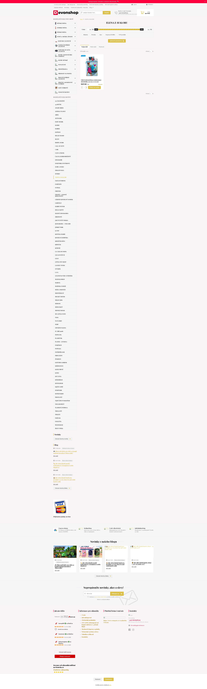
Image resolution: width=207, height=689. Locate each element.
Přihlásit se (115, 594)
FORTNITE (58, 184)
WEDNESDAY (59, 425)
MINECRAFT (59, 307)
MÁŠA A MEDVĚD (60, 290)
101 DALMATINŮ (60, 101)
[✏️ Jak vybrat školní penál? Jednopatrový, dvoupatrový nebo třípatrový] (90, 552)
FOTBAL (57, 187)
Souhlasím (108, 679)
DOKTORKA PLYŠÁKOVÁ (62, 163)
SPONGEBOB (59, 383)
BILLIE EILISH (59, 135)
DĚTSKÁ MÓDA (61, 23)
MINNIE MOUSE (60, 310)
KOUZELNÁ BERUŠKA (61, 237)
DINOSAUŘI (58, 160)
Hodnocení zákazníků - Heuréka (79, 7)
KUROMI (57, 248)
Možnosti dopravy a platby (96, 4)
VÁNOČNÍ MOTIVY (64, 92)
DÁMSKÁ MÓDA (62, 28)
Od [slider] (96, 29)
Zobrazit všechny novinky (61, 439)
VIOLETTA (58, 421)
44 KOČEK (58, 104)
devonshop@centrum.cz (137, 625)
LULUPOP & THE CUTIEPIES (63, 276)
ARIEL (57, 115)
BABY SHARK (59, 122)
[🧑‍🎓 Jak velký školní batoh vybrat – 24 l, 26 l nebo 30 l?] (141, 552)
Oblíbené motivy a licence (68, 448)
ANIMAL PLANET (60, 111)
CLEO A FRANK (59, 153)
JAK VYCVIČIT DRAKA (61, 220)
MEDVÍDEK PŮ (59, 293)
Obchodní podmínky (82, 4)
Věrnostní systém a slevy (111, 4)
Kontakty (66, 7)
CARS (56, 149)
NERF (56, 324)
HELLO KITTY (59, 210)
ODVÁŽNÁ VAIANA (60, 328)
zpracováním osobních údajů (100, 597)
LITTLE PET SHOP (60, 262)
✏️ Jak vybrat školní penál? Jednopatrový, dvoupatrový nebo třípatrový (63, 465)
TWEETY (57, 414)
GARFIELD (58, 203)
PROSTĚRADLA (62, 69)
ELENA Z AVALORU (61, 177)
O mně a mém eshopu (60, 4)
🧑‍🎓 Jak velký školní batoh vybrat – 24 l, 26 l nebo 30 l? (141, 563)
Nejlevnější (93, 47)
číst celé (55, 456)
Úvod (81, 19)
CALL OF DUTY (59, 146)
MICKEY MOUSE (60, 296)
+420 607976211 (123, 13)
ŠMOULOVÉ (58, 397)
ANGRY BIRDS (59, 108)
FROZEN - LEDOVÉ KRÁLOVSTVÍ (61, 195)
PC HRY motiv (59, 331)
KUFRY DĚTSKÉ (63, 60)
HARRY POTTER (60, 206)
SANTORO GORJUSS (61, 362)
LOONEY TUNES (60, 265)
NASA (56, 317)
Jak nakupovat (71, 4)
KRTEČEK (58, 244)
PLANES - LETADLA (61, 342)
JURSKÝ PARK (59, 227)
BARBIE (57, 129)
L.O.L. (57, 272)
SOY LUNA (58, 376)
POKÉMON (58, 345)
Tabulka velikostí (58, 7)
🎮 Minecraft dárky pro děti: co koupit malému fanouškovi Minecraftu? (65, 452)
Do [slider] (142, 29)
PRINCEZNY (58, 355)
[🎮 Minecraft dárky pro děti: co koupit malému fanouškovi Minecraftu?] (65, 552)
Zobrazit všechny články (61, 488)
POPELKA (58, 348)
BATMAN (57, 132)
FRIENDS (58, 191)
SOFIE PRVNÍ (59, 369)
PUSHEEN (58, 359)
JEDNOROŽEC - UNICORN (63, 224)
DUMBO (57, 174)
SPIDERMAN (59, 380)
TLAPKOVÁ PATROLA (61, 407)
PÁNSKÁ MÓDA (61, 32)
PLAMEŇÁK (58, 338)
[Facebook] (130, 630)
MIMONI (57, 303)
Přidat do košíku (94, 87)
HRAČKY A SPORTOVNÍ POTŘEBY (65, 83)
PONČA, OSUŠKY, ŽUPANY (65, 36)
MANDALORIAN (60, 279)
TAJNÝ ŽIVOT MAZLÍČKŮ (62, 400)
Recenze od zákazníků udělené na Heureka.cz (64, 666)
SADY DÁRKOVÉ (63, 88)
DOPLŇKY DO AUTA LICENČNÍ (64, 50)
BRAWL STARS (59, 142)
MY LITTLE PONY (60, 314)
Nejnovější (84, 47)
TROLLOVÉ (58, 411)
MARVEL (57, 283)
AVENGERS (58, 118)
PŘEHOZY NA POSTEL (65, 73)
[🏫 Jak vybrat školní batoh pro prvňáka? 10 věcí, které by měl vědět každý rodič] (116, 552)
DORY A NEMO (59, 167)
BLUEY (57, 139)
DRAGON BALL (59, 170)
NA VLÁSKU (58, 321)
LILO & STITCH (60, 255)
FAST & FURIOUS (60, 181)
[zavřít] (205, 2)
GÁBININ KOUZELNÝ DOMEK (64, 199)
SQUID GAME (59, 387)
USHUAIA (58, 418)
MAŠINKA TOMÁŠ (60, 286)
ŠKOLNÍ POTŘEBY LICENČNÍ (63, 78)
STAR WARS (58, 390)
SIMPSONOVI (59, 366)
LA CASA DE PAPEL (61, 251)
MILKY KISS (58, 300)
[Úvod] (65, 12)
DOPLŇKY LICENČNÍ (64, 41)
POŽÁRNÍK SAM (60, 352)
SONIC (57, 373)
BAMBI (57, 125)
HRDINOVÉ (58, 217)
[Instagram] (134, 630)
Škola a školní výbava (67, 460)
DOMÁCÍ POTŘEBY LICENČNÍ (64, 45)
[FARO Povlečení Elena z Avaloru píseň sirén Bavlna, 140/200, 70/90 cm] (92, 66)
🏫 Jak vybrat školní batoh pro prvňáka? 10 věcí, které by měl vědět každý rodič (64, 479)
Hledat (106, 13)
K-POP (57, 231)
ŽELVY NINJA (59, 428)
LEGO (57, 258)
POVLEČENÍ (62, 64)
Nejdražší (101, 47)
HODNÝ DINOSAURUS (61, 213)
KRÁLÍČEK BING (60, 241)
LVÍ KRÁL (58, 269)
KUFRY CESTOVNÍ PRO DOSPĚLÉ (65, 55)
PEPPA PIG (58, 335)
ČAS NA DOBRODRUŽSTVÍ (63, 156)
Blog (91, 7)
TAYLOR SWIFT (59, 404)
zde (110, 685)
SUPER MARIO (59, 394)
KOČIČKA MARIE (60, 234)
